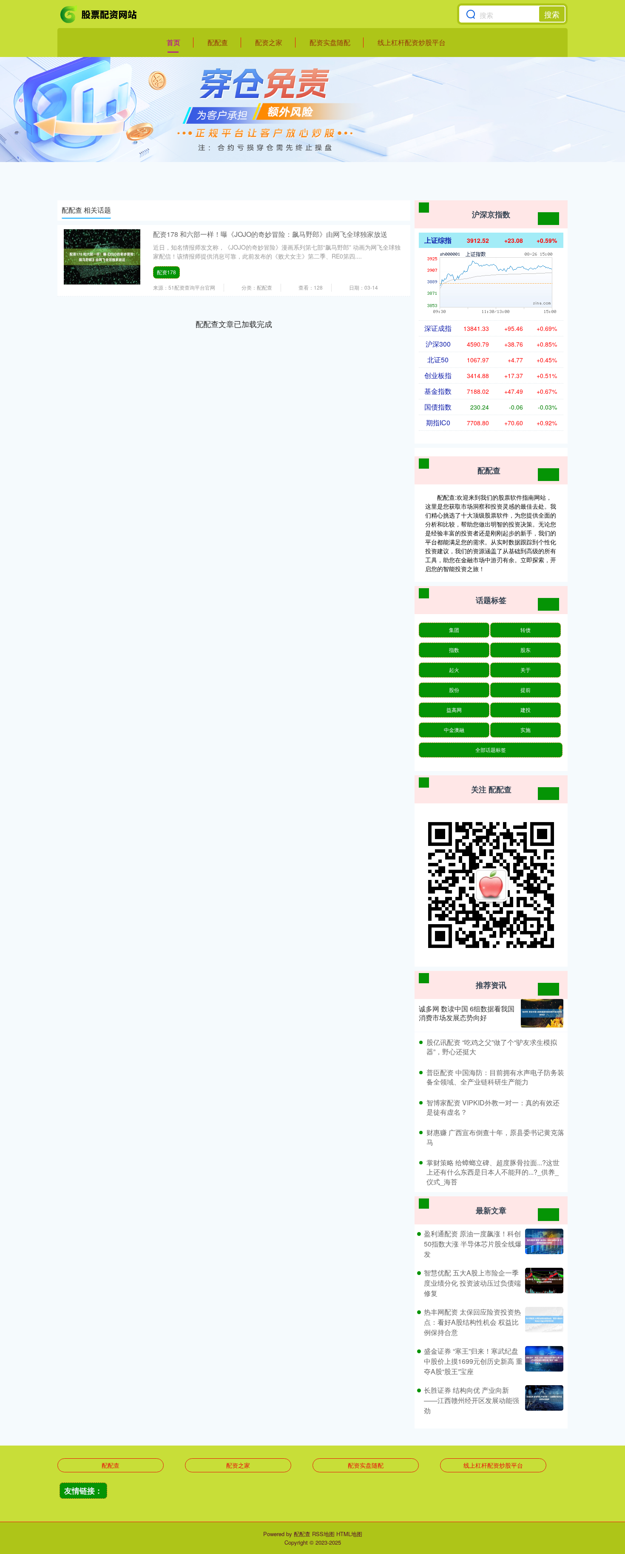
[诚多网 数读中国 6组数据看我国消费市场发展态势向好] (542, 1013)
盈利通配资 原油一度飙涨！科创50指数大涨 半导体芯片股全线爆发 (473, 1244)
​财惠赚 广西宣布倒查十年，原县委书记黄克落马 (495, 1137)
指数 (454, 649)
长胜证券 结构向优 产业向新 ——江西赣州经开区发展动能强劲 (471, 1400)
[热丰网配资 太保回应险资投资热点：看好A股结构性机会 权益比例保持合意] (543, 1322)
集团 (454, 629)
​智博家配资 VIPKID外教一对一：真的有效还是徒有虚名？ (493, 1107)
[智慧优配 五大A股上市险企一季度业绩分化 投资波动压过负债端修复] (543, 1283)
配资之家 (268, 42)
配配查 (217, 42)
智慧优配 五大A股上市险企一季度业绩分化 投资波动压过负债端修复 (472, 1283)
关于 (525, 669)
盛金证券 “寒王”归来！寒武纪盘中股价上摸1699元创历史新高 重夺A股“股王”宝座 (473, 1361)
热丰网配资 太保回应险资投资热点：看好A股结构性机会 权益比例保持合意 (472, 1322)
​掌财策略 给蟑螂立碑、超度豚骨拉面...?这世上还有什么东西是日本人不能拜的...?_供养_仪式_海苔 (493, 1172)
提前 (525, 689)
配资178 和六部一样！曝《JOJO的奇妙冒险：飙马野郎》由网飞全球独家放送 (270, 234)
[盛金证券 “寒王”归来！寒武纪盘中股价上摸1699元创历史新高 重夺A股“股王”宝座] (543, 1361)
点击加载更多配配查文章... (234, 323)
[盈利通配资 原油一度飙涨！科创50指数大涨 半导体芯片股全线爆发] (543, 1244)
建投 (525, 709)
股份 (454, 689)
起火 (454, 669)
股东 (525, 649)
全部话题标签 (490, 749)
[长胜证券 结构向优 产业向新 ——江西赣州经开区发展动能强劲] (543, 1400)
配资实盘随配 (330, 42)
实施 (525, 729)
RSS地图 (323, 1534)
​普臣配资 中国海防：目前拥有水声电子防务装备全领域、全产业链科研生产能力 (495, 1077)
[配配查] (99, 14)
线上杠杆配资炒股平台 (412, 42)
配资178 (166, 272)
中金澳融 (454, 729)
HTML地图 (349, 1534)
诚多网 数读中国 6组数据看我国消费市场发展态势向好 (466, 1013)
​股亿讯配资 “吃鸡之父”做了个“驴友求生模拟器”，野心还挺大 (491, 1046)
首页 (173, 42)
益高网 (454, 709)
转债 (525, 629)
